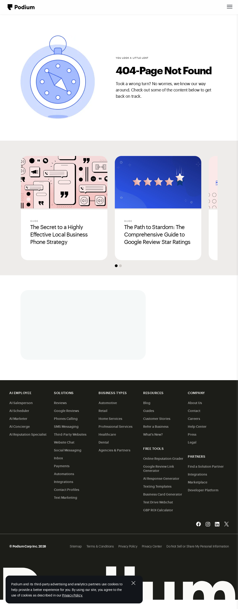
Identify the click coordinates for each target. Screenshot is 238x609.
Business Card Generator (162, 494)
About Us (195, 402)
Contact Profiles (66, 489)
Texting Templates (157, 486)
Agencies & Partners (114, 450)
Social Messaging (67, 450)
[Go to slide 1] (116, 265)
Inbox (58, 458)
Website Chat (64, 442)
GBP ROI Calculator (158, 510)
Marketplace (197, 482)
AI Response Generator (161, 478)
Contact (194, 410)
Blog (146, 402)
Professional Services (115, 426)
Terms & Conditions (100, 546)
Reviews (60, 402)
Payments (61, 465)
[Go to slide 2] (120, 265)
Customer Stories (156, 418)
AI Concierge (19, 426)
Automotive (108, 402)
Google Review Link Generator (158, 468)
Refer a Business (156, 426)
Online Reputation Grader (163, 458)
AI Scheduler (19, 410)
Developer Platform (203, 490)
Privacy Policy (127, 546)
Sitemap (76, 546)
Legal (192, 442)
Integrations (63, 481)
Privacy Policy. (72, 595)
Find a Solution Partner (206, 466)
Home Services (110, 418)
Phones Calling (66, 418)
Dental (104, 442)
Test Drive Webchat (158, 502)
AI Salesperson (21, 402)
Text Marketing (65, 497)
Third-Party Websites (70, 434)
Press (192, 434)
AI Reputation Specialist (27, 434)
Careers (194, 418)
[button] (229, 6)
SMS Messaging (66, 426)
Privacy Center (152, 546)
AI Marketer (18, 418)
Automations (64, 473)
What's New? (153, 434)
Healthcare (107, 434)
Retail (103, 410)
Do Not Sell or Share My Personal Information (197, 546)
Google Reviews (66, 410)
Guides (148, 410)
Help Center (197, 426)
